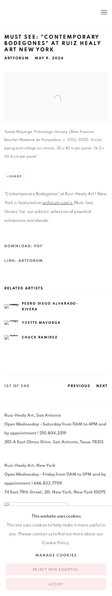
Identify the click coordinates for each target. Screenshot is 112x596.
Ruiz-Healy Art (46, 12)
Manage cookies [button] (56, 555)
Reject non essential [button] (56, 569)
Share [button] (15, 176)
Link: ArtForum (23, 261)
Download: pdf (23, 246)
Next (102, 386)
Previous (79, 386)
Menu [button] (103, 12)
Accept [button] (56, 584)
